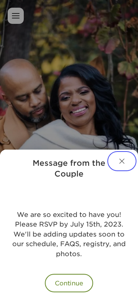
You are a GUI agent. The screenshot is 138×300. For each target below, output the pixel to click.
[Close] (122, 161)
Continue (69, 283)
